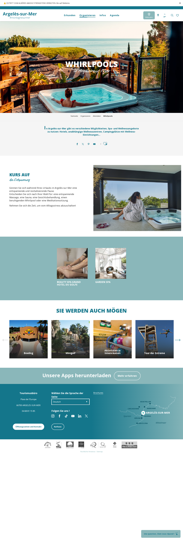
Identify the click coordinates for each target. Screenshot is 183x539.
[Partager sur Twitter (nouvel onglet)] (83, 144)
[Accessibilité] (158, 15)
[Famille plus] (47, 444)
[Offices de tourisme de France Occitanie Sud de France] (98, 444)
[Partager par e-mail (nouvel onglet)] (94, 144)
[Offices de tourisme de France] (114, 444)
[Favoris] (177, 15)
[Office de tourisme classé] (81, 444)
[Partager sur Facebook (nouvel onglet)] (77, 144)
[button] (172, 15)
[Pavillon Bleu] (70, 444)
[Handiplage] (58, 444)
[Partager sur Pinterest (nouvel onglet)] (89, 144)
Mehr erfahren (127, 375)
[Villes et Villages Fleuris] (129, 444)
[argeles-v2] (20, 15)
